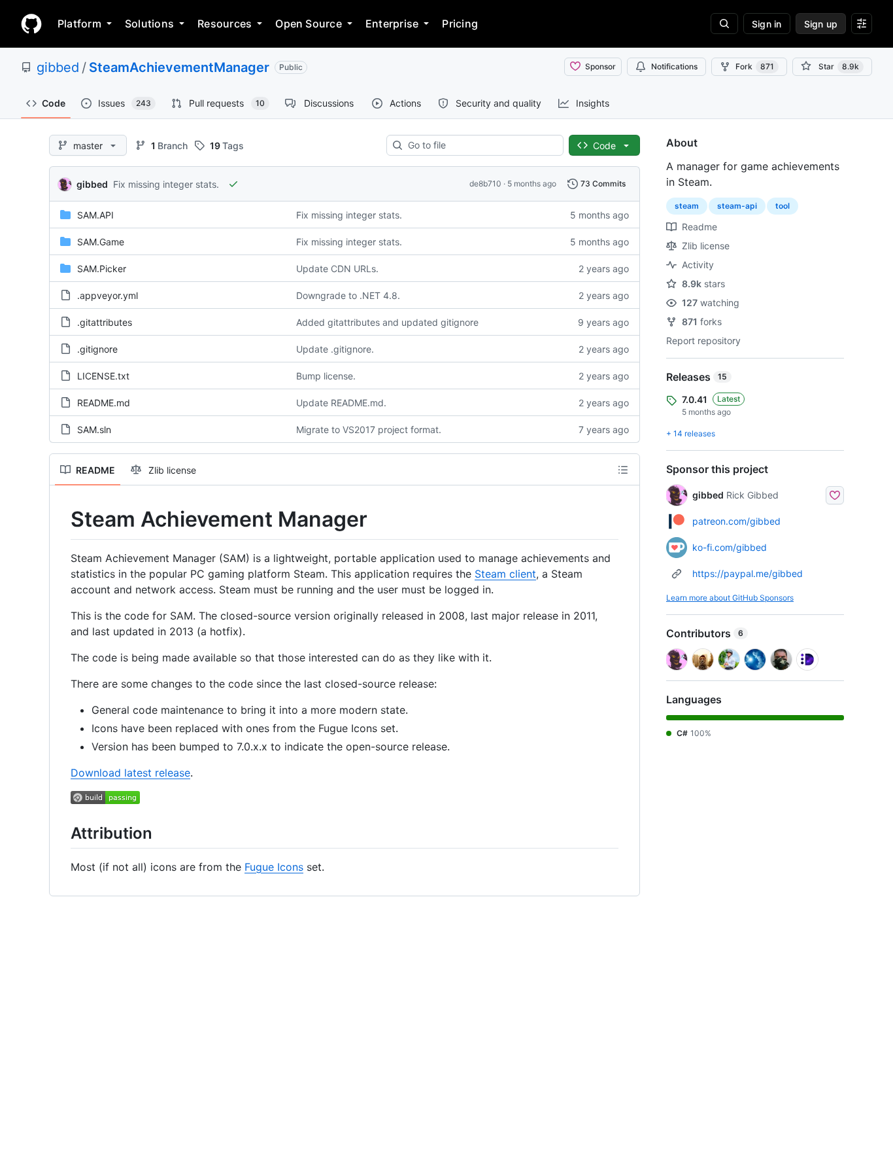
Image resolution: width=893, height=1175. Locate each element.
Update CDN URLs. (337, 268)
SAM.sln (94, 429)
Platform (79, 23)
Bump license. (326, 375)
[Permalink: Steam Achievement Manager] (61, 519)
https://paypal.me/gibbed (747, 573)
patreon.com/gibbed (736, 521)
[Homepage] (31, 23)
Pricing (460, 23)
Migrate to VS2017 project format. (368, 429)
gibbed (58, 67)
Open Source (308, 23)
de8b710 (485, 183)
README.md (103, 402)
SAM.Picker (101, 268)
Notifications (674, 66)
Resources (224, 23)
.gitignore (97, 349)
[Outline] (623, 469)
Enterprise (391, 23)
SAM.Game (100, 241)
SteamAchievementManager (179, 67)
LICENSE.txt (103, 375)
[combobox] (480, 145)
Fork (754, 66)
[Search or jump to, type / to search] (724, 23)
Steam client (505, 573)
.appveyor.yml (107, 295)
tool (782, 206)
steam (687, 206)
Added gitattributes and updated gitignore (387, 322)
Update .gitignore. (335, 349)
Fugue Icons (273, 866)
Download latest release (130, 772)
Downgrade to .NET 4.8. (348, 295)
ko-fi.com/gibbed (729, 547)
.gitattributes (104, 322)
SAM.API (95, 214)
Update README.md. (341, 402)
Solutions (149, 23)
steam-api (737, 206)
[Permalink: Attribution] (61, 833)
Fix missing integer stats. (166, 184)
